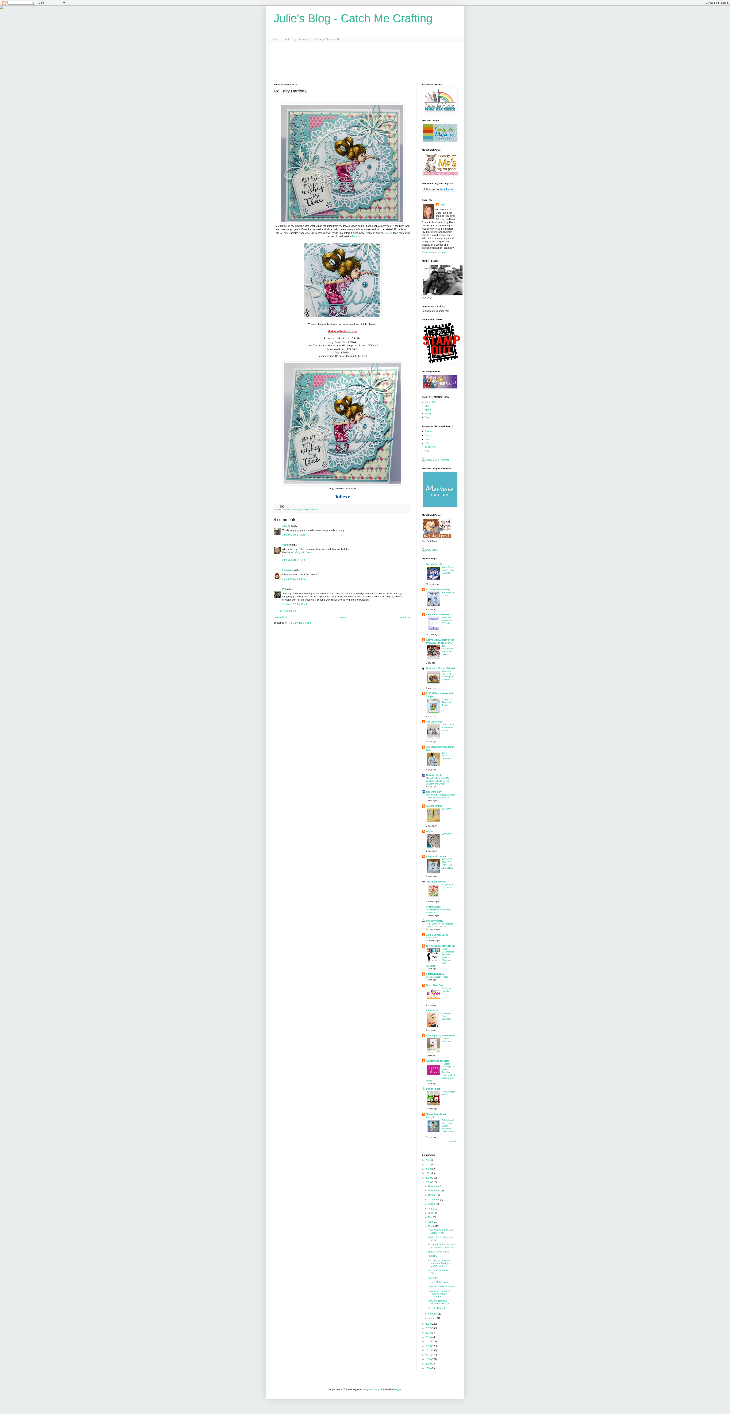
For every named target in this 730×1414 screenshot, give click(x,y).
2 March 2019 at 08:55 (293, 534)
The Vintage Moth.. (436, 881)
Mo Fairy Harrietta (437, 1308)
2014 (428, 1341)
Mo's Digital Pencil (308, 509)
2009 (428, 1363)
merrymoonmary (371, 1389)
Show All (452, 1141)
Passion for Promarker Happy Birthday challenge (439, 1294)
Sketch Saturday (435, 974)
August (432, 1204)
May (430, 1217)
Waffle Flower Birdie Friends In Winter (448, 570)
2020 (428, 1178)
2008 (428, 1368)
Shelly (428, 413)
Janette (286, 526)
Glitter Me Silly (434, 792)
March (431, 1226)
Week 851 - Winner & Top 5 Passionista (448, 620)
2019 (428, 1182)
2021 (428, 1173)
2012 (428, 1350)
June (431, 1213)
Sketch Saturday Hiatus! (437, 977)
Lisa (427, 405)
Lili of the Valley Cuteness (441, 1286)
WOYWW (446, 834)
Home (274, 39)
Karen (428, 439)
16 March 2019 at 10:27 (294, 579)
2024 (428, 1160)
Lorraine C (430, 447)
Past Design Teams (295, 39)
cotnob (286, 544)
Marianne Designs (290, 509)
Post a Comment (287, 611)
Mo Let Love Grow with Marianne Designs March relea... (439, 1263)
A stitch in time (434, 806)
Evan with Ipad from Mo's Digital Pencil (440, 1231)
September (434, 1199)
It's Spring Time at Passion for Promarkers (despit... (441, 1245)
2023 (428, 1164)
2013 (428, 1346)
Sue (427, 417)
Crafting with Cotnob (302, 552)
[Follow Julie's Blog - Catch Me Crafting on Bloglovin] (438, 191)
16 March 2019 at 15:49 (294, 604)
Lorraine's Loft (434, 564)
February (433, 1313)
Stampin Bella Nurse (438, 1251)
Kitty (427, 443)
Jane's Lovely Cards (437, 934)
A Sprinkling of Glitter (437, 1061)
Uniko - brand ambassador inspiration (448, 727)
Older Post (404, 617)
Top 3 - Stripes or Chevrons (446, 756)
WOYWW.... (447, 809)
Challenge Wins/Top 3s (326, 39)
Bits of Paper (433, 1089)
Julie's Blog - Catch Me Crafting (353, 18)
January (432, 1318)
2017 (428, 1328)
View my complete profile (435, 252)
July (430, 1208)
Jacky (428, 435)
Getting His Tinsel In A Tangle (447, 702)
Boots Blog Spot (435, 985)
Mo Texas (433, 1277)
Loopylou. (287, 570)
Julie (442, 204)
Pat (284, 589)
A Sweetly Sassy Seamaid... (446, 1016)
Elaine (428, 431)
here (387, 233)
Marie (428, 409)
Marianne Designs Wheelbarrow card (439, 1302)
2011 (428, 1355)
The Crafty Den (434, 721)
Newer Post (281, 617)
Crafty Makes (433, 907)
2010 (428, 1359)
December (434, 1186)
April (430, 1222)
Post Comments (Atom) (300, 622)
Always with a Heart (437, 856)
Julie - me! (430, 402)
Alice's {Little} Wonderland (440, 1035)
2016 (428, 1332)
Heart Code (431, 938)
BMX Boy (432, 1256)
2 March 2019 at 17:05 (293, 560)
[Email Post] (281, 506)
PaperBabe (432, 1010)
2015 (428, 1337)
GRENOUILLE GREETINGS (440, 946)
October (432, 1195)
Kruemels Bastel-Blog (438, 589)
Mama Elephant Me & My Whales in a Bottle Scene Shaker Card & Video (437, 781)
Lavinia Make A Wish (438, 1282)
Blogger (397, 1389)
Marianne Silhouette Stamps (438, 1272)
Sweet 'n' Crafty (434, 921)
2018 (428, 1323)
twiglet (429, 831)
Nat (426, 451)
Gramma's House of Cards (440, 668)
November (434, 1190)
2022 (428, 1169)
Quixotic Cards (434, 775)
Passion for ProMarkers (439, 614)
